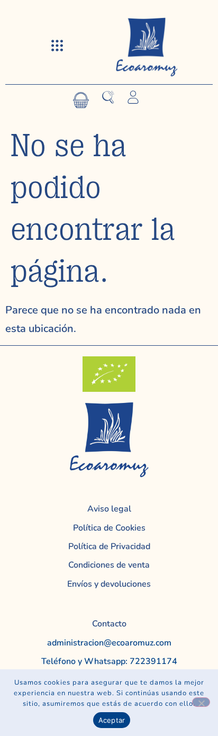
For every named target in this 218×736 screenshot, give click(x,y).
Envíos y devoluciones (109, 584)
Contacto (109, 624)
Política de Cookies (109, 528)
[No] (201, 702)
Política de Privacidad (109, 546)
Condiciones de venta (109, 565)
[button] (57, 46)
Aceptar (111, 720)
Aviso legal (109, 509)
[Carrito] (81, 100)
